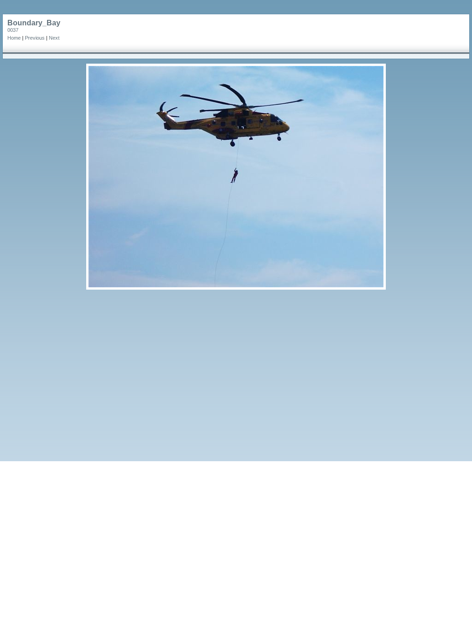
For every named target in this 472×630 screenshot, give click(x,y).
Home (14, 38)
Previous (35, 38)
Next (54, 38)
